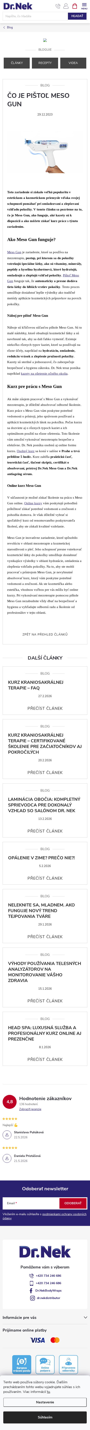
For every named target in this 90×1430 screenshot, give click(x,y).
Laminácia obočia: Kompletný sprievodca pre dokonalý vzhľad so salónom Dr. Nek (44, 805)
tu (48, 1391)
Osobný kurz (26, 451)
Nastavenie (45, 1402)
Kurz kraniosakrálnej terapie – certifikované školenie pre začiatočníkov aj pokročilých (45, 743)
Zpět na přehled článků (45, 634)
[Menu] (84, 6)
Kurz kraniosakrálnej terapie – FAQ (35, 685)
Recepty (45, 63)
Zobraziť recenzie (30, 1109)
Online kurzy (33, 503)
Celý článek (45, 708)
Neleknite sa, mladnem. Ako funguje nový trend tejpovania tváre (41, 910)
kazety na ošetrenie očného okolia (44, 373)
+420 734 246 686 (48, 1276)
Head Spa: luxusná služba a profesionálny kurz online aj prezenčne (44, 1033)
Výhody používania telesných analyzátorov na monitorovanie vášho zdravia (44, 972)
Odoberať (73, 1203)
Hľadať (77, 16)
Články (17, 63)
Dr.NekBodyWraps (48, 1291)
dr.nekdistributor (48, 1298)
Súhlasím (45, 1417)
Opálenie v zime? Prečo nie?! (41, 858)
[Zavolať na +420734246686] (58, 6)
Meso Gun (14, 252)
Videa (73, 63)
